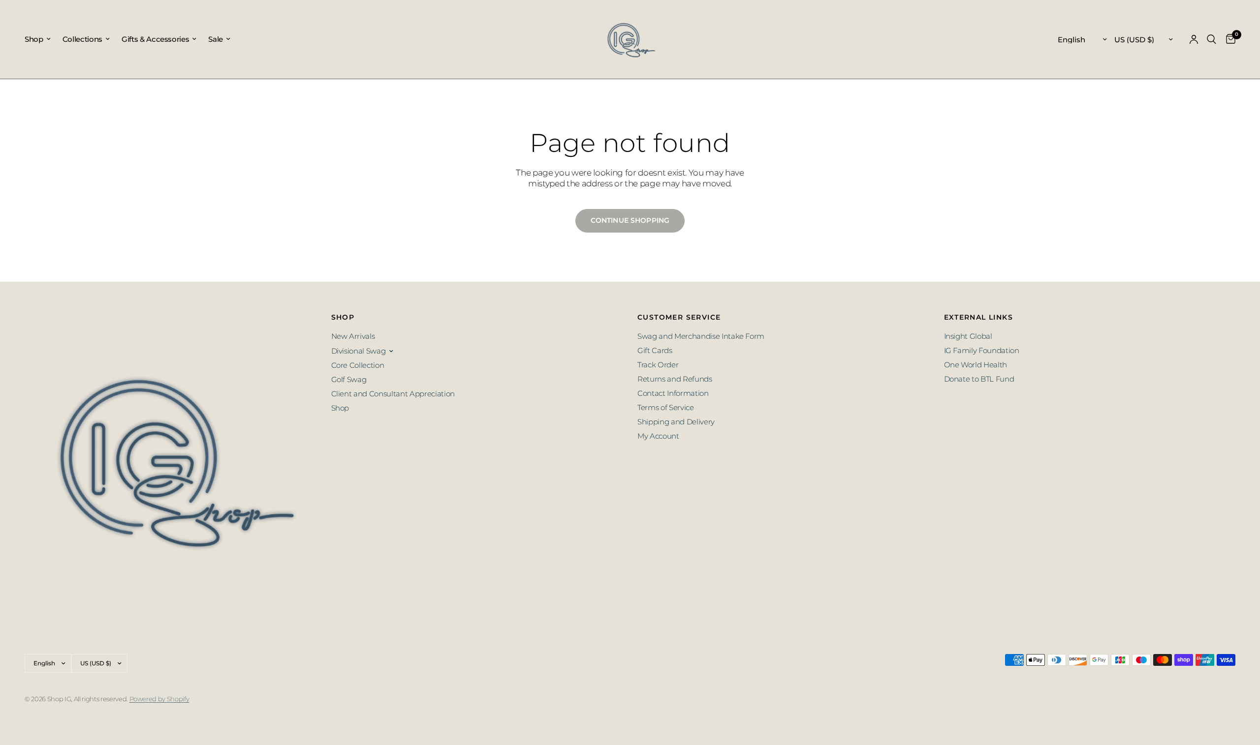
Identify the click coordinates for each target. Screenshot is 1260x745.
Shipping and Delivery (676, 421)
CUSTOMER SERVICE (679, 317)
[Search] (1211, 39)
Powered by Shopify (159, 699)
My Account (658, 436)
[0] (1228, 39)
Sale (215, 39)
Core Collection (357, 365)
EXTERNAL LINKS (978, 317)
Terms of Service (665, 407)
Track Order (657, 364)
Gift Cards (654, 350)
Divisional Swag (358, 351)
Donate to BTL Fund (979, 379)
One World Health (976, 364)
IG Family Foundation (981, 350)
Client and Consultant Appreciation (393, 393)
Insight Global (968, 336)
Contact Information (673, 393)
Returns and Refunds (674, 379)
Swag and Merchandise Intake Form (700, 336)
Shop (34, 39)
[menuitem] (41, 39)
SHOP (343, 317)
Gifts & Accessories (155, 39)
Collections (82, 39)
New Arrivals (353, 336)
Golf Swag (349, 379)
